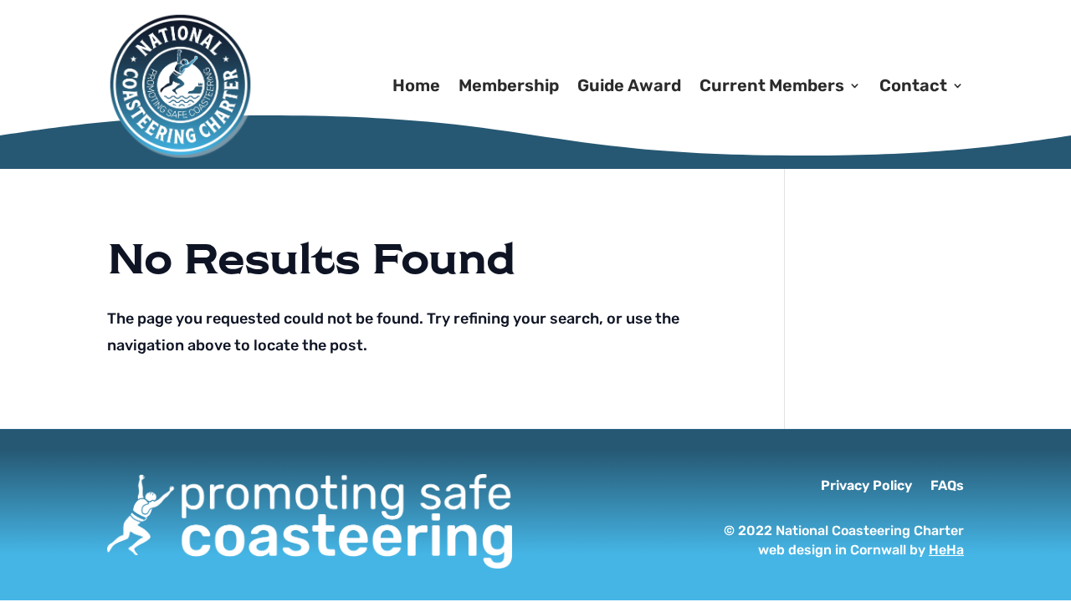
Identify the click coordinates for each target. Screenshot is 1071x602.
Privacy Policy (866, 486)
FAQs (947, 486)
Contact (913, 85)
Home (416, 85)
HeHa (946, 550)
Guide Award (629, 85)
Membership (509, 85)
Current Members (771, 85)
